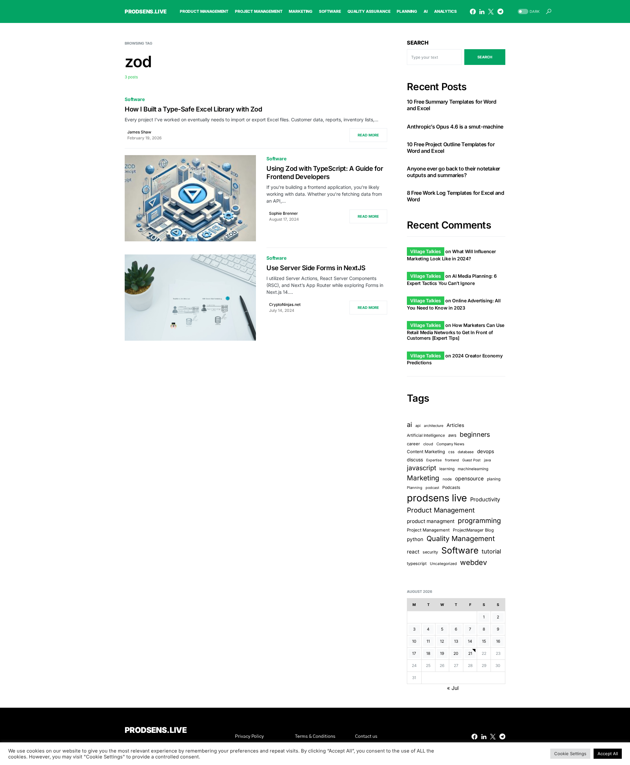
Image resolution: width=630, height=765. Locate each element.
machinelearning (473, 469)
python (415, 539)
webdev (473, 562)
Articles (455, 425)
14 (470, 641)
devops (485, 451)
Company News (450, 444)
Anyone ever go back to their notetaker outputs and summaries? (453, 171)
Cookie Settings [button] (570, 753)
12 (442, 641)
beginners (475, 434)
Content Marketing (426, 451)
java (487, 460)
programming (479, 520)
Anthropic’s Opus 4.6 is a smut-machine (455, 126)
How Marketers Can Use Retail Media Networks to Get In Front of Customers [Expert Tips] (455, 331)
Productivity (485, 499)
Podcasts (451, 487)
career (413, 443)
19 (442, 653)
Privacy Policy (249, 736)
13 (456, 641)
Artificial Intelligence (426, 435)
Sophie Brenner (283, 213)
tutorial (491, 551)
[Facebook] (473, 11)
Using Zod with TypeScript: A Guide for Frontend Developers (324, 173)
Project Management (428, 530)
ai (409, 425)
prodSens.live (146, 11)
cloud (428, 444)
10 (414, 641)
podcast (432, 488)
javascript (421, 468)
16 (498, 641)
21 (470, 653)
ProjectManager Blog (473, 530)
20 (455, 653)
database (466, 452)
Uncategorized (443, 563)
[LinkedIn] (481, 11)
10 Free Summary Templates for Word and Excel (451, 104)
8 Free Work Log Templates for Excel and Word (455, 196)
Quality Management (461, 538)
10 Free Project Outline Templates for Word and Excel (450, 147)
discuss (415, 459)
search (484, 57)
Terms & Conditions (315, 736)
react (413, 552)
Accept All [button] (608, 753)
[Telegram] (500, 11)
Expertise (434, 460)
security (430, 552)
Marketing (423, 478)
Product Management (441, 510)
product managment (430, 521)
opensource (469, 478)
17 (414, 653)
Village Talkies (425, 251)
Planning (414, 487)
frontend (452, 460)
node (447, 479)
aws (452, 435)
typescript (417, 563)
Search (418, 42)
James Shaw (139, 132)
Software (135, 99)
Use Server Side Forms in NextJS (316, 268)
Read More (368, 135)
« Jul (453, 688)
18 (428, 653)
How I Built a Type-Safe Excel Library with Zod (193, 109)
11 (428, 641)
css (451, 452)
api (418, 425)
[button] (527, 11)
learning (446, 468)
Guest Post (471, 460)
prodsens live (437, 498)
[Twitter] (491, 11)
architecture (433, 426)
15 (484, 641)
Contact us (366, 736)
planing (493, 478)
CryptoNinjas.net (285, 304)
